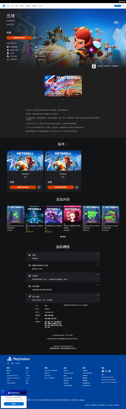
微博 (103, 374)
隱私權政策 (94, 405)
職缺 (8, 373)
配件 (27, 380)
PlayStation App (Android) (108, 379)
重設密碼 (66, 380)
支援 (40, 6)
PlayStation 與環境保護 (51, 370)
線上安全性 (48, 375)
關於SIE (9, 370)
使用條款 (85, 370)
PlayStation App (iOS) (107, 377)
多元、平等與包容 (49, 378)
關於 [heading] (8, 368)
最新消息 (34, 6)
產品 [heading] (27, 368)
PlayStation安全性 (68, 373)
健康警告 (85, 378)
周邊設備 (28, 6)
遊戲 (17, 6)
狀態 (65, 375)
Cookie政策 (110, 405)
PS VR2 (28, 375)
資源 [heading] (84, 368)
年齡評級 (85, 375)
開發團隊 (85, 380)
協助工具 (47, 373)
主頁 (8, 363)
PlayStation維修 (68, 378)
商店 (8, 6)
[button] (40, 48)
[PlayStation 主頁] (4, 6)
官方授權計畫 (86, 385)
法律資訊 (87, 405)
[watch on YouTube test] (77, 94)
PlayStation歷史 (11, 383)
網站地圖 (116, 405)
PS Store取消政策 (87, 373)
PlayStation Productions (13, 378)
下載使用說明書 (68, 385)
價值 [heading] (46, 368)
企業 (8, 380)
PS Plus (22, 6)
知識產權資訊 (86, 383)
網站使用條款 (101, 405)
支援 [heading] (65, 368)
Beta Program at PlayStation (109, 382)
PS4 (27, 373)
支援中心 (66, 370)
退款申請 (66, 383)
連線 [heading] (103, 368)
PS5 (12, 6)
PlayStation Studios (12, 375)
